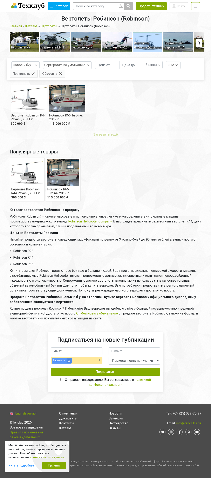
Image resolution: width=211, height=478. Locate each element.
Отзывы (115, 428)
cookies (35, 457)
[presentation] (199, 43)
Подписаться (105, 372)
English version (26, 413)
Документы (68, 418)
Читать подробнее (21, 465)
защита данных (53, 457)
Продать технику (151, 6)
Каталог (65, 428)
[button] (59, 6)
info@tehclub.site (188, 423)
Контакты (66, 423)
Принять (54, 465)
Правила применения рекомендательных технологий (26, 437)
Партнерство (118, 423)
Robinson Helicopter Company (90, 221)
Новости (115, 413)
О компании (68, 413)
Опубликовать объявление (97, 313)
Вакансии (116, 418)
